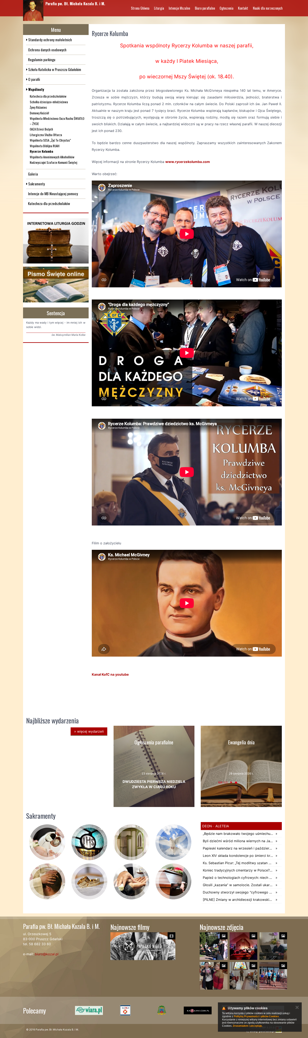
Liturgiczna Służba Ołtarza (46, 134)
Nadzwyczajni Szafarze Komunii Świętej (53, 162)
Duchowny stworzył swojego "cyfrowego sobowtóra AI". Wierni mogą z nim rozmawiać (238, 892)
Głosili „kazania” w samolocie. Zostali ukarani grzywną (238, 885)
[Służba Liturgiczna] (86, 1010)
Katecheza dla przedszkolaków (48, 96)
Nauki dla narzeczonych (268, 8)
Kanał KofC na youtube (111, 674)
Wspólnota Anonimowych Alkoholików (52, 157)
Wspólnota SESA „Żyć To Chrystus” (50, 140)
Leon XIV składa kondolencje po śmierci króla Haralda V (238, 855)
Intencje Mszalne (179, 8)
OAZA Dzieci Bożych (41, 129)
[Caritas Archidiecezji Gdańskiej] (194, 1010)
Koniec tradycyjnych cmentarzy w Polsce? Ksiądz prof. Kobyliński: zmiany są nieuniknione (238, 870)
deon (207, 826)
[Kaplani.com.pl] (158, 1010)
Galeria (33, 174)
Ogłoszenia (226, 8)
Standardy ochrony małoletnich (49, 39)
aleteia (221, 826)
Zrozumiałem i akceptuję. (248, 1025)
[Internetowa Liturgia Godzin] (56, 240)
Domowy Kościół (39, 113)
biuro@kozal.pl (46, 954)
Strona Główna (140, 8)
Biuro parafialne (205, 8)
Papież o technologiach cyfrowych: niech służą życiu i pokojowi (238, 877)
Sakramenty (36, 183)
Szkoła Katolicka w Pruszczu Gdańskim (54, 69)
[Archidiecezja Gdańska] (122, 1010)
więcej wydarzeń (89, 731)
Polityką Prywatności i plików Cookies (256, 1016)
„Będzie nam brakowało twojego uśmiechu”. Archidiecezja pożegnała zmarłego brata (238, 833)
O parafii (33, 79)
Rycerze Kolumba (41, 151)
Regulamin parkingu (41, 59)
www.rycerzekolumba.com (187, 162)
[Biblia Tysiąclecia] (56, 284)
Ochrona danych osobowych (47, 49)
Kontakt (243, 8)
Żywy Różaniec (38, 107)
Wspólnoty (35, 89)
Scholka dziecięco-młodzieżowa (49, 101)
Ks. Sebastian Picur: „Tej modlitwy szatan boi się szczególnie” (238, 863)
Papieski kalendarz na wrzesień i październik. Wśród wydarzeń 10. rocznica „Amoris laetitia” (238, 848)
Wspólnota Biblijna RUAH (45, 145)
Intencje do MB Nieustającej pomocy (53, 193)
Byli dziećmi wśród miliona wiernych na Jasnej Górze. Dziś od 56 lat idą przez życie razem (238, 841)
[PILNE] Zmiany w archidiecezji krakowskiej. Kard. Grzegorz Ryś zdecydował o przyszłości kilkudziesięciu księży (238, 899)
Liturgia (159, 8)
